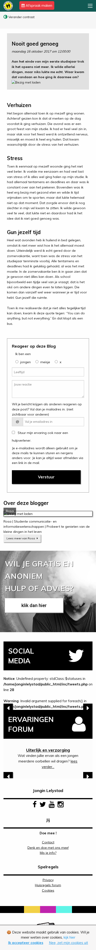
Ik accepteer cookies (25, 942)
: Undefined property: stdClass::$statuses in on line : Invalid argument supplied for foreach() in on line (48, 693)
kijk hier (69, 937)
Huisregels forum (48, 885)
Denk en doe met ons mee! (48, 848)
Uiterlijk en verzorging (48, 750)
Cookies (48, 890)
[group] (16, 361)
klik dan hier (34, 605)
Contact (48, 842)
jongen (25, 362)
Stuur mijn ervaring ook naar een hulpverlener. (40, 437)
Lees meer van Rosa (21, 538)
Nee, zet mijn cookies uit (68, 942)
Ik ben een (23, 354)
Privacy (48, 880)
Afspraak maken (38, 5)
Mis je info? (48, 853)
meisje (45, 362)
